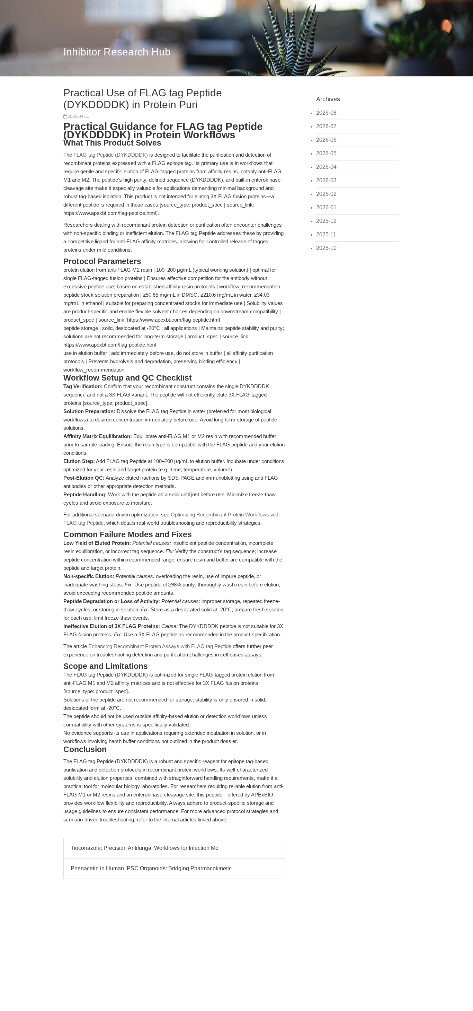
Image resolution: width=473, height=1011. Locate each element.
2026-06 (326, 140)
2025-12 (326, 221)
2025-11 (326, 234)
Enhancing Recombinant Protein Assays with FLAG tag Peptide (159, 646)
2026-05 (326, 153)
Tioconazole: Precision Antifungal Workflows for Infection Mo (144, 848)
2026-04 (326, 167)
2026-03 (326, 180)
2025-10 (326, 248)
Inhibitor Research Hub (117, 52)
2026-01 (326, 207)
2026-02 (326, 194)
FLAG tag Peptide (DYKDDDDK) (110, 155)
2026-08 (326, 113)
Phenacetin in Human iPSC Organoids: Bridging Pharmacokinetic (151, 868)
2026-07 (326, 126)
